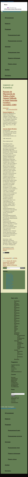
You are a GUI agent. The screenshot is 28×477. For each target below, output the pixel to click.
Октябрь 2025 (9, 275)
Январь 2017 (9, 287)
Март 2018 (9, 284)
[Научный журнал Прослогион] (12, 9)
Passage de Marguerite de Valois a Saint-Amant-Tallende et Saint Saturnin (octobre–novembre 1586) (10, 98)
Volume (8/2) (16, 329)
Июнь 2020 (9, 282)
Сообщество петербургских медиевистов (15, 384)
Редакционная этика (14, 52)
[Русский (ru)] (8, 7)
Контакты (8, 75)
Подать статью (12, 64)
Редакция (8, 29)
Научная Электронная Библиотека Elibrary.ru (14, 379)
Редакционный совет (14, 35)
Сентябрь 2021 (10, 280)
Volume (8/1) (16, 326)
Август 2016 (9, 288)
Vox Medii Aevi (15, 386)
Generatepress (14, 402)
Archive (7, 69)
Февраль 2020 (9, 283)
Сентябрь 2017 (10, 285)
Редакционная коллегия (15, 41)
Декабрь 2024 (9, 276)
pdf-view (16, 303)
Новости (7, 23)
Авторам (7, 46)
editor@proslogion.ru (16, 371)
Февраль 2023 (9, 279)
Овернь (5, 266)
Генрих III (9, 260)
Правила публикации (14, 58)
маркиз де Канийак (12, 265)
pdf (7, 109)
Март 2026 (9, 274)
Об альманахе (9, 17)
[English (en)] (12, 7)
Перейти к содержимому (7, 1)
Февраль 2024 (9, 278)
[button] (11, 29)
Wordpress (13, 398)
